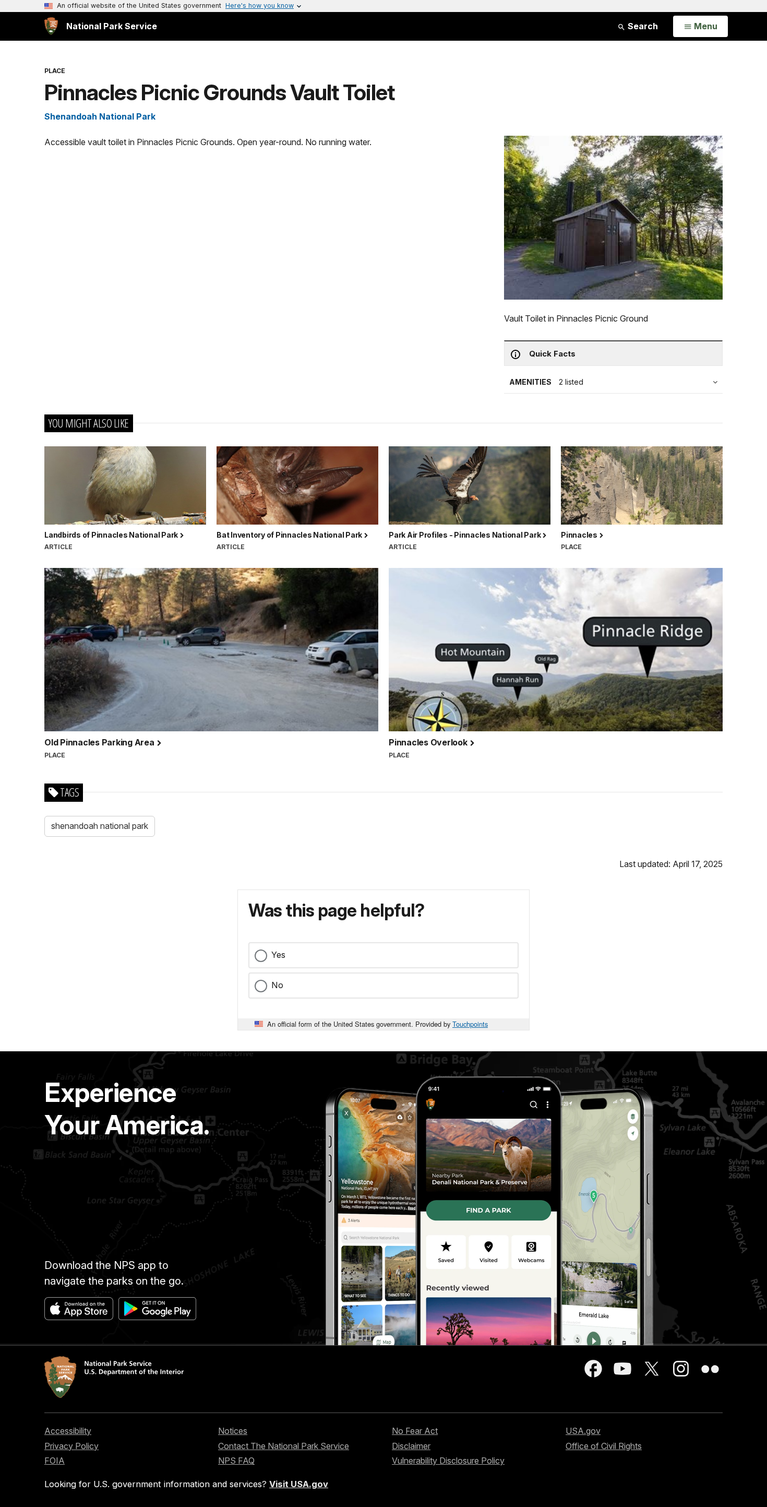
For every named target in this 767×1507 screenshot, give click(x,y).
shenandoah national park (99, 826)
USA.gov (583, 1431)
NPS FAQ (236, 1460)
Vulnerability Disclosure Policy (448, 1460)
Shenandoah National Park (99, 116)
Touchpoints (470, 1024)
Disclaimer (411, 1446)
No (277, 985)
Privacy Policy (71, 1446)
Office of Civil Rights (604, 1446)
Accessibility (67, 1431)
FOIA (54, 1460)
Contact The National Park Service (283, 1446)
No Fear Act (415, 1431)
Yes (278, 955)
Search (642, 26)
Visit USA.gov (298, 1484)
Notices (232, 1431)
